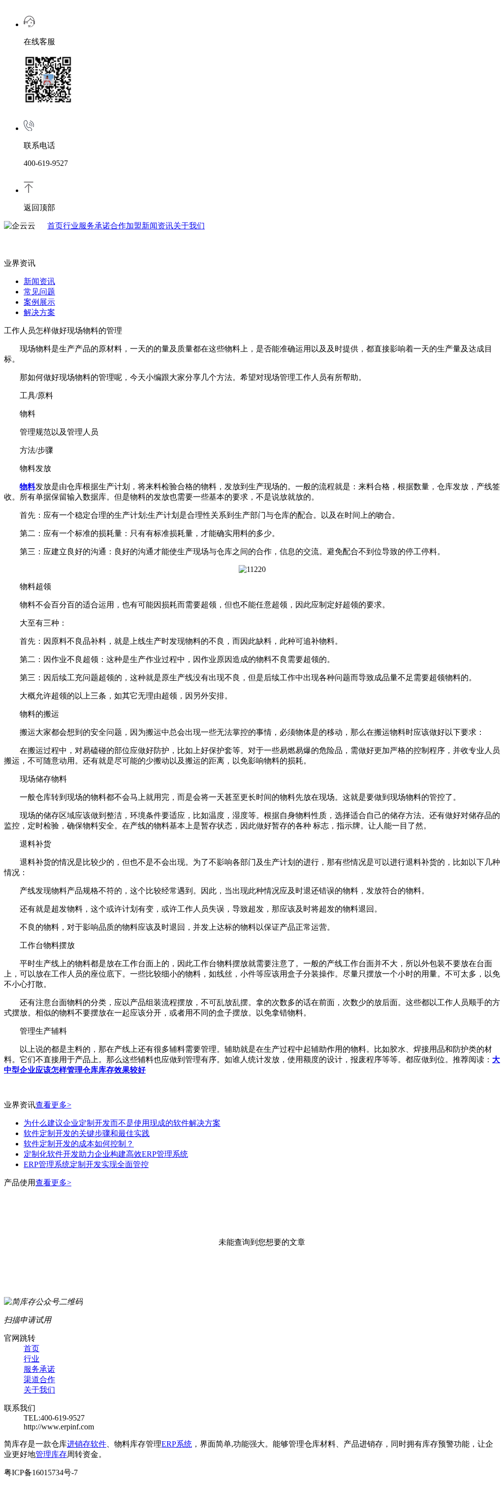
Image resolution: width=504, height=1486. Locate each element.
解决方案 (39, 312)
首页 (55, 225)
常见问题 (39, 291)
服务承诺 (94, 225)
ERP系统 (176, 1444)
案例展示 (39, 302)
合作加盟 (126, 225)
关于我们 (189, 225)
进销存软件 (86, 1444)
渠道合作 (39, 1379)
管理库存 (51, 1454)
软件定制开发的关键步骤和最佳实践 (87, 1133)
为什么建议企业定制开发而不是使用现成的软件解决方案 (122, 1123)
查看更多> (53, 1105)
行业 (71, 225)
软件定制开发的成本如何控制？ (79, 1143)
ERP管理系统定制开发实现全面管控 (86, 1164)
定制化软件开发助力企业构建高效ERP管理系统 (106, 1154)
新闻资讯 (157, 225)
